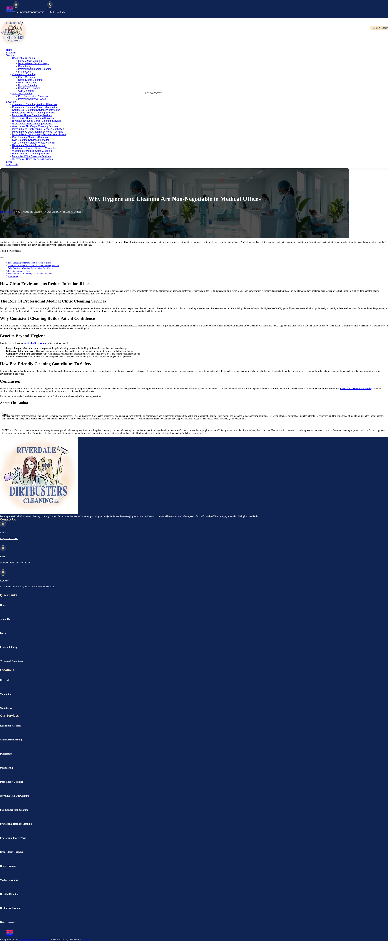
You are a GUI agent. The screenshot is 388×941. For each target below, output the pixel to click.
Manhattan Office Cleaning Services (31, 156)
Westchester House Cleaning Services (33, 118)
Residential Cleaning (23, 58)
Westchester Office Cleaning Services (32, 159)
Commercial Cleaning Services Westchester (36, 110)
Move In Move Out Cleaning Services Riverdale (37, 131)
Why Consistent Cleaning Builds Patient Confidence (30, 268)
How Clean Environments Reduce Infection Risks (29, 263)
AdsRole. (85, 939)
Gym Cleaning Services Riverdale (30, 137)
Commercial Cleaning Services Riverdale (34, 104)
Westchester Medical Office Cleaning (32, 151)
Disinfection (24, 71)
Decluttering (24, 66)
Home (9, 50)
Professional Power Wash (32, 99)
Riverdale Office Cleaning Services (31, 153)
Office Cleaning (26, 77)
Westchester (6, 708)
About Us (11, 52)
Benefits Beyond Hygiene (19, 271)
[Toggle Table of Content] (2, 257)
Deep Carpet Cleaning (30, 60)
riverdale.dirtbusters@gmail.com (28, 12)
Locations (11, 101)
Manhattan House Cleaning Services (32, 115)
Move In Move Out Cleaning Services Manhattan (38, 129)
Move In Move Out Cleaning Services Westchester (39, 134)
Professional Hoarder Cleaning (35, 69)
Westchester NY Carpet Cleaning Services (35, 126)
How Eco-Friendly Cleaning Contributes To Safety (30, 273)
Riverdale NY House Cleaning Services (33, 112)
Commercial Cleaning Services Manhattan (35, 107)
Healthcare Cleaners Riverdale (28, 145)
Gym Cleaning (26, 91)
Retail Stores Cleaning (30, 80)
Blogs (9, 161)
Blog (10, 211)
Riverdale (5, 680)
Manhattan (6, 694)
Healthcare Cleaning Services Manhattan (34, 148)
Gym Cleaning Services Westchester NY (34, 142)
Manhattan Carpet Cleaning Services (32, 123)
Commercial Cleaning (24, 74)
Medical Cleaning (27, 82)
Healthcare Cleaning (29, 88)
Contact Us (12, 164)
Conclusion (13, 276)
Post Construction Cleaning (33, 96)
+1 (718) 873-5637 (56, 12)
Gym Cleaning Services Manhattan (31, 140)
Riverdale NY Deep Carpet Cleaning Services (37, 121)
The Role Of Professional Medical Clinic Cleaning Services (33, 265)
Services (10, 55)
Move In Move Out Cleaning (33, 63)
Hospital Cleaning (28, 85)
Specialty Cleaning (22, 93)
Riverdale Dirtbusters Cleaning (33, 939)
